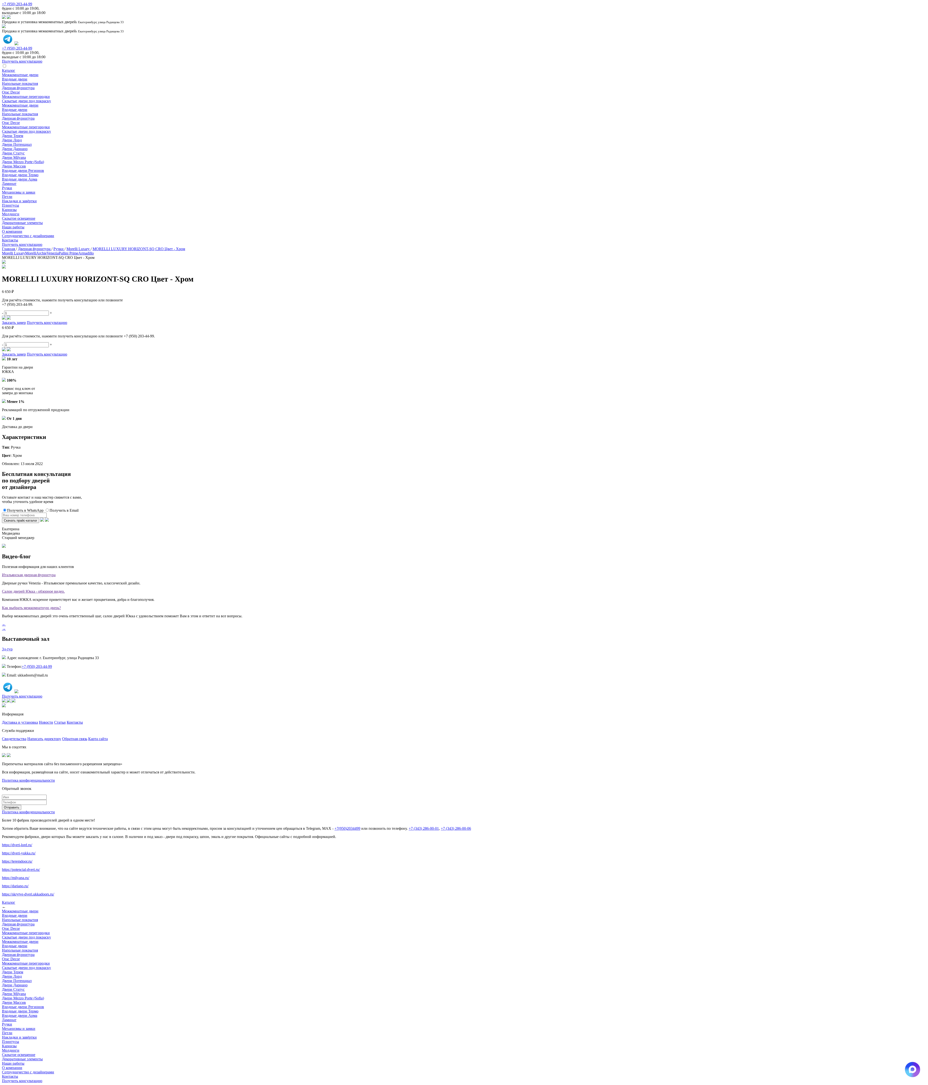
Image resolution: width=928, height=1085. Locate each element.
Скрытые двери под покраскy (26, 101)
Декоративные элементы (22, 223)
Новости (46, 722)
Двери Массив (14, 166)
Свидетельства (14, 739)
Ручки (7, 188)
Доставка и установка (20, 722)
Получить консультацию (22, 244)
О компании (12, 231)
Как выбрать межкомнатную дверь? (31, 608)
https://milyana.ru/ (15, 878)
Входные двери (14, 79)
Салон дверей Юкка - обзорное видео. (33, 591)
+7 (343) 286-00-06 (456, 828)
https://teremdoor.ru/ (17, 861)
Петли (7, 197)
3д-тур (7, 649)
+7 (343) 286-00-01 (424, 828)
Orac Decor (11, 92)
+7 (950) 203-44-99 (17, 4)
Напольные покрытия (20, 83)
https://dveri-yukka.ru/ (19, 853)
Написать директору (44, 739)
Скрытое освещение (18, 218)
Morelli (30, 253)
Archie (41, 253)
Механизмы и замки (18, 192)
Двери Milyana (14, 157)
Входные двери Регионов (23, 170)
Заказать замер (14, 322)
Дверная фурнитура (18, 88)
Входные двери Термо (20, 175)
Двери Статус (13, 153)
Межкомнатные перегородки (26, 97)
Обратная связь (74, 739)
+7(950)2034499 (347, 828)
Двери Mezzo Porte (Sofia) (23, 162)
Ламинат (9, 184)
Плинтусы (10, 205)
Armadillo (86, 253)
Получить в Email (64, 510)
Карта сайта (98, 739)
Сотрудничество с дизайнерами (28, 236)
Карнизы (9, 210)
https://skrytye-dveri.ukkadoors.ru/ (28, 894)
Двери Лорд (12, 140)
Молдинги (10, 214)
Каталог (8, 70)
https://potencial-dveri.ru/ (21, 869)
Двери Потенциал (17, 144)
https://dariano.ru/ (15, 886)
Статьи (60, 722)
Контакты (10, 240)
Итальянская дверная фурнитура (29, 575)
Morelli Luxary (13, 253)
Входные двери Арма (19, 179)
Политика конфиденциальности (28, 780)
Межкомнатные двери (20, 75)
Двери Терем (12, 136)
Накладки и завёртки (19, 201)
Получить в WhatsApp (25, 510)
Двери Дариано (15, 149)
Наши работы (13, 227)
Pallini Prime (68, 253)
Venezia (53, 253)
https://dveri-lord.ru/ (17, 845)
